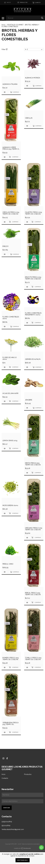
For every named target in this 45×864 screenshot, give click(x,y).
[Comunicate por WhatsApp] (41, 847)
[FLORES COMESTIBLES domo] (5, 326)
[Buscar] (42, 18)
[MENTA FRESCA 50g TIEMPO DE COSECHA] (27, 472)
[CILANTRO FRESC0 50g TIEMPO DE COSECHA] (27, 221)
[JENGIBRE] (27, 407)
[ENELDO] (5, 254)
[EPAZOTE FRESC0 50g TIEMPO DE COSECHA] (27, 286)
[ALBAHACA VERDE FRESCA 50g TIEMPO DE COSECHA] (5, 157)
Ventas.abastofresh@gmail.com (13, 829)
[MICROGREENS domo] (5, 513)
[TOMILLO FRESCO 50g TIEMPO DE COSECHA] (27, 667)
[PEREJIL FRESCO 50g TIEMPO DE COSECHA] (27, 602)
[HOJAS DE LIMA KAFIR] (5, 401)
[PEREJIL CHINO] (5, 571)
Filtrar (4, 49)
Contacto (5, 778)
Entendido (22, 860)
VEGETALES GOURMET (15, 25)
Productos (27, 774)
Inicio (3, 25)
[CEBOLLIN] (27, 125)
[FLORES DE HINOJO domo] (5, 367)
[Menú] (3, 18)
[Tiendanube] (22, 849)
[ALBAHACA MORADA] (27, 85)
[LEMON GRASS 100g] (5, 448)
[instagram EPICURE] (3, 758)
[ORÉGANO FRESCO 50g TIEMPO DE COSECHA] (27, 537)
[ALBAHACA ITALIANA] (5, 92)
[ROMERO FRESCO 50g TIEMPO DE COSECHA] (5, 667)
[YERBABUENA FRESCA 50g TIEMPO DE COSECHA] (5, 732)
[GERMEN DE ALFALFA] (27, 367)
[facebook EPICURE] (7, 758)
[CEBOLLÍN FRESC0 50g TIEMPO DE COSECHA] (5, 221)
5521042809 (6, 825)
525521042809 (7, 821)
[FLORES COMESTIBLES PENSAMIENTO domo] (27, 322)
